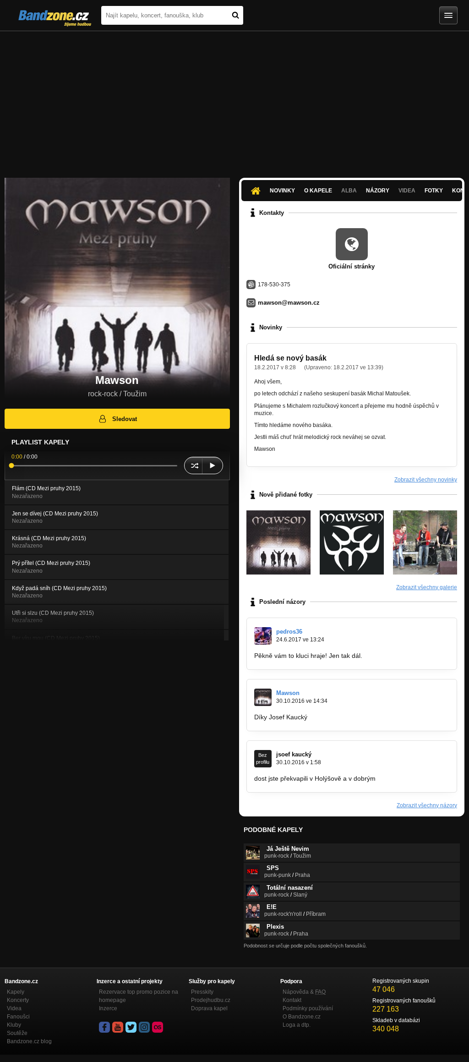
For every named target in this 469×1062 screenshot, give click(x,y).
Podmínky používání (308, 1008)
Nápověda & (304, 992)
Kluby (14, 1025)
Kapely (15, 992)
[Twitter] (130, 1027)
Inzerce (108, 1008)
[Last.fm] (157, 1027)
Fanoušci (18, 1016)
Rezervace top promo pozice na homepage (138, 996)
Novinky (282, 190)
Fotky (434, 190)
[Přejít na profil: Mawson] (263, 697)
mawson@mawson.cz (289, 302)
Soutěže (17, 1033)
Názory (377, 190)
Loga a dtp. (297, 1025)
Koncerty (18, 1000)
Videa (14, 1008)
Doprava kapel (209, 1008)
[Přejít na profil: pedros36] (263, 636)
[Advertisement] (234, 100)
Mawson (288, 693)
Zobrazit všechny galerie (426, 587)
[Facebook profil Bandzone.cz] (104, 1027)
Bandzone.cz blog (29, 1041)
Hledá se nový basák (290, 358)
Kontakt (292, 1000)
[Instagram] (144, 1027)
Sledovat (124, 419)
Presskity (202, 992)
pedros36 (289, 631)
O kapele (318, 190)
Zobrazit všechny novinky (425, 479)
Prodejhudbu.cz (210, 1000)
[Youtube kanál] (117, 1027)
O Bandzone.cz (302, 1016)
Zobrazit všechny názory (427, 805)
